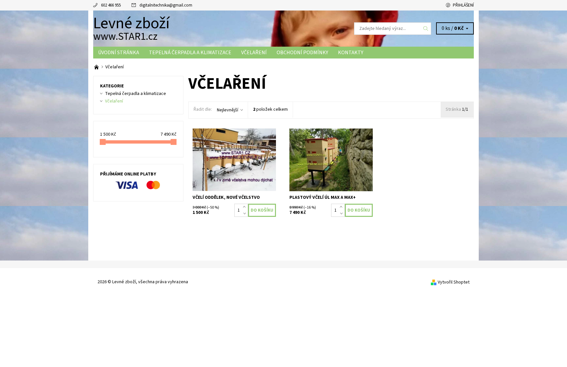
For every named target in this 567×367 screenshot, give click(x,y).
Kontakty (350, 52)
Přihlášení (463, 5)
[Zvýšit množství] (245, 207)
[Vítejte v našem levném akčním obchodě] (97, 67)
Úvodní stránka (118, 52)
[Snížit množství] (245, 213)
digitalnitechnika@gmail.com (165, 5)
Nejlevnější (227, 110)
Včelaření (254, 52)
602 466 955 (111, 5)
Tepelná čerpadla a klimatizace (190, 52)
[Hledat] (426, 28)
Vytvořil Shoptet (454, 282)
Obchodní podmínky (302, 52)
